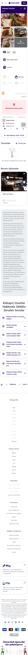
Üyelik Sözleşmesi (14, 538)
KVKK (14, 542)
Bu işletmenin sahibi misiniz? (8, 117)
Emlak (14, 456)
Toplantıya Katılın (14, 523)
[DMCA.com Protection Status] (14, 634)
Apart (14, 407)
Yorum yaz (22, 143)
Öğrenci (14, 453)
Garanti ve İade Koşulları (14, 549)
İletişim (14, 517)
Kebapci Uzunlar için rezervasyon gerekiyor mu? (13, 363)
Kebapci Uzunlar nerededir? (11, 326)
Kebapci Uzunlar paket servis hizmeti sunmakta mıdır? (14, 344)
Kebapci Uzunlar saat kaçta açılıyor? (15, 318)
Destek (14, 552)
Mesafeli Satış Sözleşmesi (14, 545)
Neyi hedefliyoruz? (14, 510)
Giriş (24, 3)
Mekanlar (14, 441)
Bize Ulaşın (14, 520)
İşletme (14, 470)
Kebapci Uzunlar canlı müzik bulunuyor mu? (13, 354)
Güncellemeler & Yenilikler (14, 513)
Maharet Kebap (8, 194)
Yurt (14, 411)
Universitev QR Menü (14, 495)
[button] (5, 128)
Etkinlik (14, 466)
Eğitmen (14, 473)
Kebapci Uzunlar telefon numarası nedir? (14, 373)
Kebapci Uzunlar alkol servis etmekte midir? (13, 335)
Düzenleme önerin (21, 117)
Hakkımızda (14, 506)
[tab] (14, 135)
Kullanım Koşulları (14, 535)
